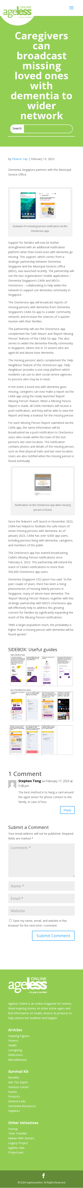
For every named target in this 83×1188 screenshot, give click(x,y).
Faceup (13, 1129)
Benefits (13, 1077)
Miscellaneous (17, 1060)
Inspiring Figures (18, 1036)
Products (14, 1096)
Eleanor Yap (20, 159)
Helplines (14, 1111)
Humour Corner (18, 1087)
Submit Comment (53, 935)
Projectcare (15, 1152)
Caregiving (15, 1050)
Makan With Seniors (21, 1138)
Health (12, 1045)
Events (12, 1092)
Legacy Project (18, 1143)
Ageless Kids (16, 1148)
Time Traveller (17, 1133)
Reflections (15, 1055)
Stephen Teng (29, 781)
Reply (67, 810)
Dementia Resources (22, 1106)
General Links (17, 1101)
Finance (13, 1040)
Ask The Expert (18, 1082)
